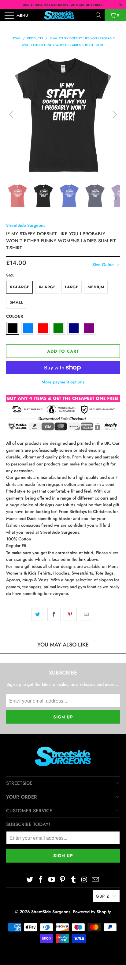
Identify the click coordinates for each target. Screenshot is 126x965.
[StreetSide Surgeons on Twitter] (30, 880)
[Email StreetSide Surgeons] (95, 880)
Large (71, 287)
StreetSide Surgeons (25, 225)
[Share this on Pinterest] (70, 614)
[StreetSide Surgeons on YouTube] (51, 880)
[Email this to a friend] (86, 614)
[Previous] (12, 115)
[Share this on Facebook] (54, 614)
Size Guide (103, 265)
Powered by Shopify (92, 912)
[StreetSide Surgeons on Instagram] (84, 880)
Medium (95, 287)
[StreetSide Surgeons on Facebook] (41, 880)
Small (16, 302)
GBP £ (102, 896)
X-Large (47, 287)
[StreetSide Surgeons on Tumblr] (73, 880)
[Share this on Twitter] (37, 614)
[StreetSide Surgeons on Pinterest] (62, 880)
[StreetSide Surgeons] (62, 15)
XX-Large (19, 287)
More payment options (63, 382)
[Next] (114, 115)
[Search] (99, 15)
